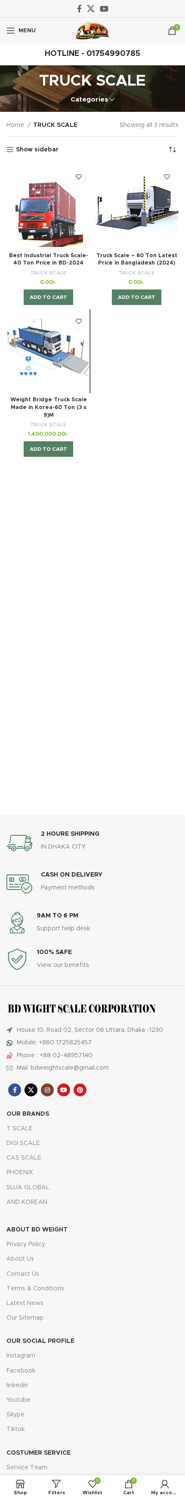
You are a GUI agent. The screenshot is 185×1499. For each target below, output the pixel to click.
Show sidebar (37, 150)
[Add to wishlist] (78, 176)
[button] (48, 297)
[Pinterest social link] (80, 1089)
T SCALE (19, 1129)
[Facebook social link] (79, 8)
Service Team (26, 1468)
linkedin (17, 1385)
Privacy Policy (25, 1244)
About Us (20, 1259)
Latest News (24, 1303)
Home (16, 125)
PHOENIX (19, 1173)
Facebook (20, 1371)
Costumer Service (38, 1453)
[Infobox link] (92, 843)
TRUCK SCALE (49, 272)
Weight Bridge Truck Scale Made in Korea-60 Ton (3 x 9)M (48, 407)
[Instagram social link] (47, 1089)
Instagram (20, 1356)
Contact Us (22, 1274)
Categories (89, 99)
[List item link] (92, 1042)
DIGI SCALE (23, 1143)
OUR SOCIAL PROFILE (40, 1341)
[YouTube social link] (104, 8)
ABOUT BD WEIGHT (37, 1230)
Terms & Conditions (35, 1289)
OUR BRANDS (27, 1114)
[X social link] (90, 8)
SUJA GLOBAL (27, 1188)
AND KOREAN (26, 1202)
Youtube (18, 1400)
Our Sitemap (24, 1318)
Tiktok (15, 1429)
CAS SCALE (23, 1158)
